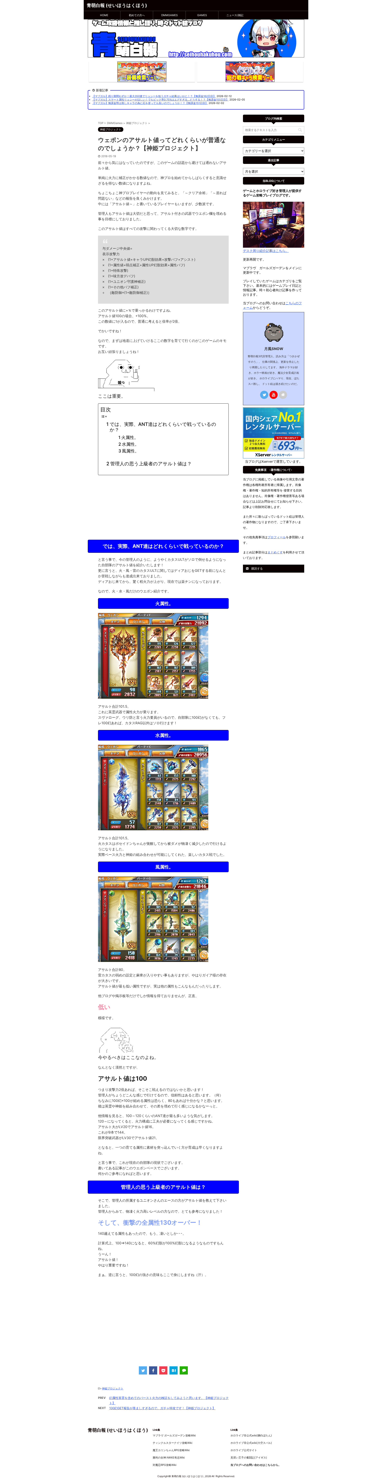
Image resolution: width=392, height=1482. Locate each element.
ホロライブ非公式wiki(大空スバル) (251, 1442)
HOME (104, 15)
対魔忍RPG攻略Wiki (164, 1464)
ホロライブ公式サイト (244, 1450)
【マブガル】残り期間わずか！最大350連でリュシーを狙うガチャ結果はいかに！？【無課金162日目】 (154, 96)
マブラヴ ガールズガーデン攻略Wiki (174, 1435)
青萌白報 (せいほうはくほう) (117, 5)
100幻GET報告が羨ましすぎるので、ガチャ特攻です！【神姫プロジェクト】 (162, 1408)
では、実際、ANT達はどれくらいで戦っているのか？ (163, 427)
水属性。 (130, 444)
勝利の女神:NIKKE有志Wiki (169, 1457)
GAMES (202, 15)
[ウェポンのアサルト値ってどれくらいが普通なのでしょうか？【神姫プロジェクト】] (173, 1370)
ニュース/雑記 (234, 15)
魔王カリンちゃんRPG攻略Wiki (171, 1450)
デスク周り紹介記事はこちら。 (266, 251)
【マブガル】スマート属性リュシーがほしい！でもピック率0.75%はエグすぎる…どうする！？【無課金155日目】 (160, 99)
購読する (257, 568)
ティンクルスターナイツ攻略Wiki (172, 1442)
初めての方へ (137, 15)
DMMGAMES (169, 15)
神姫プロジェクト (112, 1388)
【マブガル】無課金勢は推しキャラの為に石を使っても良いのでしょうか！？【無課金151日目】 (150, 103)
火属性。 (129, 437)
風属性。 (130, 450)
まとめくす (275, 552)
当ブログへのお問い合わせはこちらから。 (256, 1464)
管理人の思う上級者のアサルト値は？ (151, 464)
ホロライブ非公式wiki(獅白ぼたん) (251, 1435)
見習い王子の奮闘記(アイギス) (249, 1457)
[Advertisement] (163, 507)
